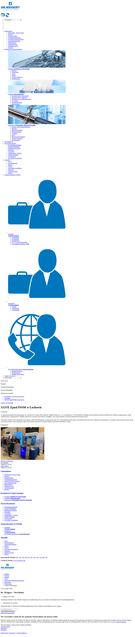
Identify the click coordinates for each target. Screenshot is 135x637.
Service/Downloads (10, 143)
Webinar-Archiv (12, 171)
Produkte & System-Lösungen (13, 49)
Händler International (18, 374)
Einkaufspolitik (12, 36)
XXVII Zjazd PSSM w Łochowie (14, 400)
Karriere (10, 47)
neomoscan (18, 500)
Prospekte (11, 150)
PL (32, 557)
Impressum (7, 582)
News (9, 161)
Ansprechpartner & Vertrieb (12, 175)
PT (46, 557)
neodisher (15, 496)
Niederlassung (16, 372)
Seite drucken (5, 466)
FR (26, 557)
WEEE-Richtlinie (13, 155)
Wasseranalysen (12, 44)
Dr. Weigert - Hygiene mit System (14, 396)
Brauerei (14, 128)
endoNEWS (10, 603)
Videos (10, 166)
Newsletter (11, 151)
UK (23, 557)
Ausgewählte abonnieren (7, 611)
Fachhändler (15, 239)
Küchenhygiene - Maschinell (20, 96)
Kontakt (6, 577)
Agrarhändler (15, 310)
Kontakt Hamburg (17, 371)
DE (17, 557)
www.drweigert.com (19, 560)
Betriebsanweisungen (14, 148)
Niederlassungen (13, 46)
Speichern (4, 628)
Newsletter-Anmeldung (15, 158)
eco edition (15, 101)
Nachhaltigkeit (8, 142)
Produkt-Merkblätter (14, 147)
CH (41, 557)
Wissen (10, 173)
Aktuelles (7, 160)
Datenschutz (8, 584)
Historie (10, 34)
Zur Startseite (4, 462)
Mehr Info (4, 613)
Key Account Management (19, 242)
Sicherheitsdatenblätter (14, 145)
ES (38, 557)
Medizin (14, 70)
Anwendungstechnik (14, 41)
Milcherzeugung (16, 132)
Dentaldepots (15, 241)
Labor (13, 74)
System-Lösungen (17, 77)
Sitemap (6, 574)
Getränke (14, 133)
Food (13, 135)
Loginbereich (12, 156)
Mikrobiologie (12, 42)
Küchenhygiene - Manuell (19, 97)
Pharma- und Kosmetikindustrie (21, 127)
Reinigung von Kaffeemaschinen (21, 99)
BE (44, 557)
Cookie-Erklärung (121, 622)
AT (29, 557)
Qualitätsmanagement (14, 38)
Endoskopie (15, 72)
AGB (6, 579)
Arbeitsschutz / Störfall (14, 153)
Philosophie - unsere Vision (16, 33)
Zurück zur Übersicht (7, 403)
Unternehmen (8, 31)
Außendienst (15, 237)
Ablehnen (3, 630)
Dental (14, 75)
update (8, 596)
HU (35, 557)
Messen (10, 165)
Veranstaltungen (12, 163)
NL (20, 557)
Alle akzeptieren (5, 626)
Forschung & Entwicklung (16, 39)
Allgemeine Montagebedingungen (14, 580)
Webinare (11, 170)
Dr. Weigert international (17, 534)
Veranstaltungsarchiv (10, 544)
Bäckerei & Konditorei (18, 137)
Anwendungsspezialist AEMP (20, 244)
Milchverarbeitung (17, 130)
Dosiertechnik (16, 79)
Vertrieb (14, 306)
